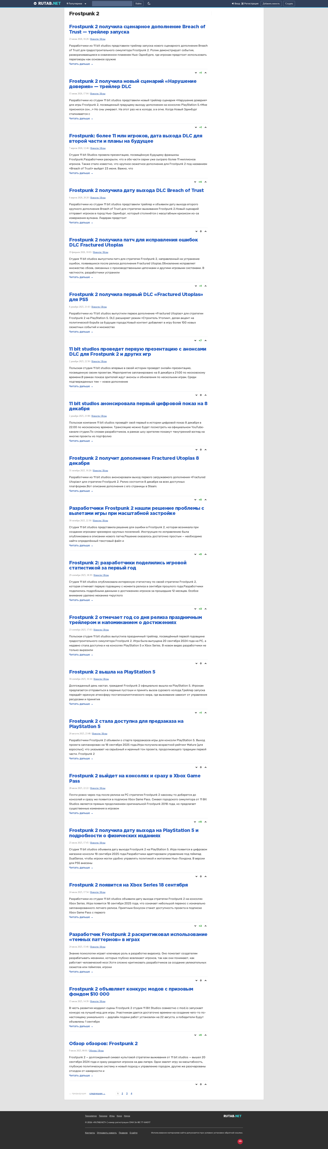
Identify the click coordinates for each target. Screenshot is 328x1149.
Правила (123, 1133)
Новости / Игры (97, 39)
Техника (103, 1116)
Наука (127, 1116)
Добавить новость (271, 3)
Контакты (90, 1133)
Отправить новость (107, 1133)
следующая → (97, 1093)
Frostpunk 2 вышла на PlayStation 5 (112, 672)
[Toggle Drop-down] (86, 4)
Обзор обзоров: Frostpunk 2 (103, 1044)
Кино (119, 1116)
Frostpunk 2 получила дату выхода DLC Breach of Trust (136, 191)
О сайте (133, 1133)
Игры (112, 1116)
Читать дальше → (81, 64)
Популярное (75, 3)
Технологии (91, 1116)
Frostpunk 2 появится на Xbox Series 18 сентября (128, 885)
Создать (289, 3)
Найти (138, 3)
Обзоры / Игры (96, 1050)
